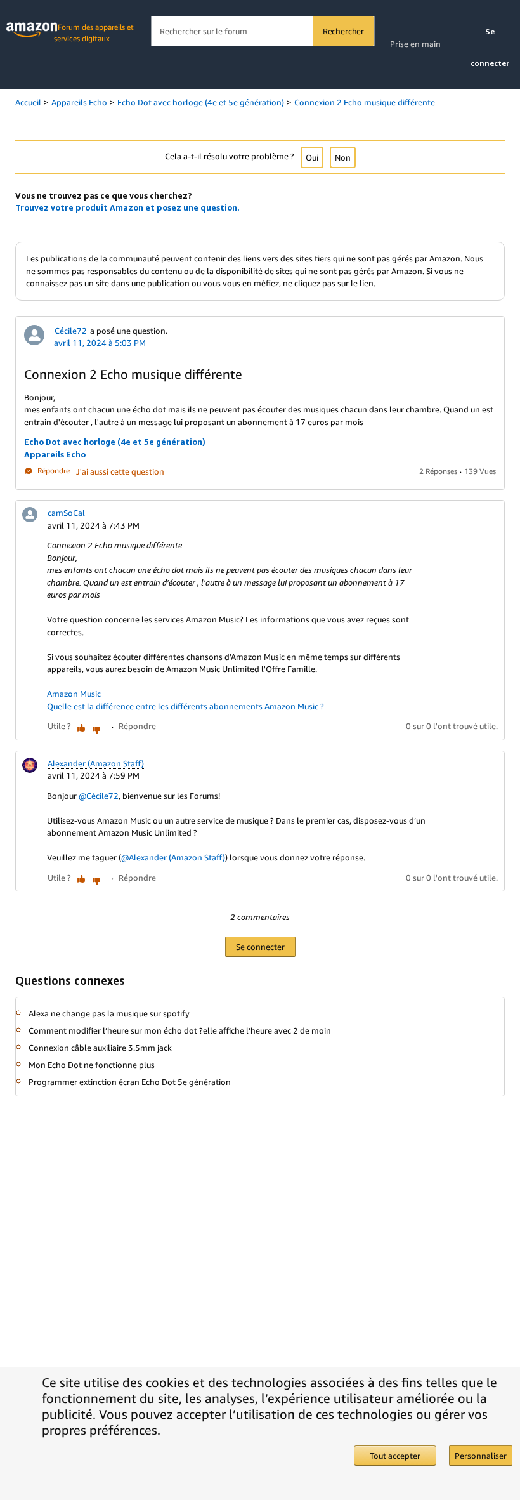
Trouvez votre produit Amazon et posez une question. (127, 207)
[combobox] (262, 31)
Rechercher (343, 31)
